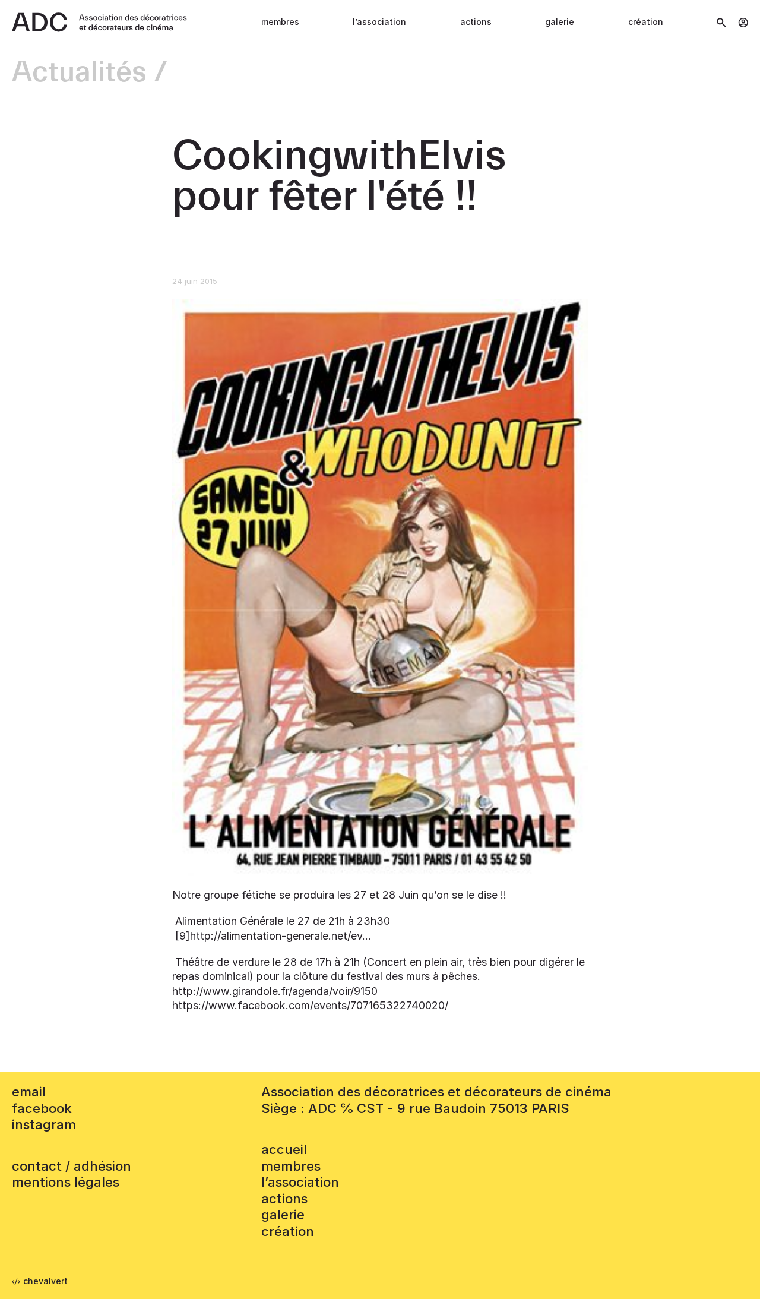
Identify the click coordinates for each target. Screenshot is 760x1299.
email (29, 1091)
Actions (476, 22)
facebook (42, 1108)
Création (645, 22)
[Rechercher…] (721, 22)
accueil (284, 1149)
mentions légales (65, 1182)
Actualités (79, 73)
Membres (280, 22)
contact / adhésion (71, 1166)
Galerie (559, 22)
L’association (379, 22)
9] (184, 936)
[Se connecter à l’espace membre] (743, 22)
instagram (44, 1124)
